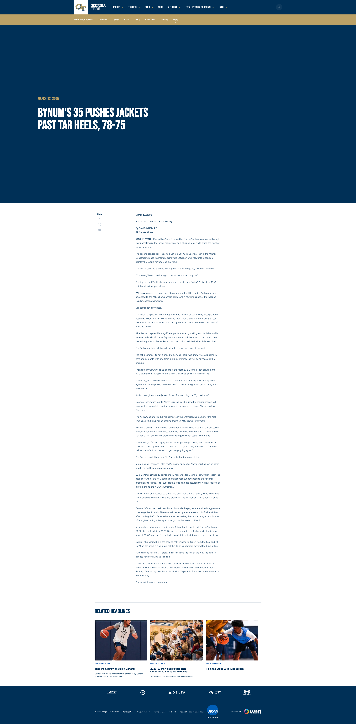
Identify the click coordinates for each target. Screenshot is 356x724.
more (175, 19)
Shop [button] (160, 7)
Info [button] (221, 7)
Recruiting (150, 19)
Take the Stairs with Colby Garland (115, 668)
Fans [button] (147, 7)
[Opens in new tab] (112, 692)
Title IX (172, 712)
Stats (126, 19)
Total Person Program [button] (198, 7)
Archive (164, 19)
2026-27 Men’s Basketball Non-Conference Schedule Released (168, 670)
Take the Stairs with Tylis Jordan (224, 668)
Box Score (141, 221)
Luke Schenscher (144, 474)
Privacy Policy (143, 712)
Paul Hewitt (148, 318)
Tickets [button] (132, 7)
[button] (279, 7)
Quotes (152, 221)
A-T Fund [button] (173, 7)
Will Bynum (141, 293)
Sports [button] (116, 7)
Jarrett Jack (169, 341)
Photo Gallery (165, 221)
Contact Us (128, 712)
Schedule (103, 19)
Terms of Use (159, 712)
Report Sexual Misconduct (192, 712)
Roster (116, 19)
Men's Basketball (83, 19)
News (137, 19)
